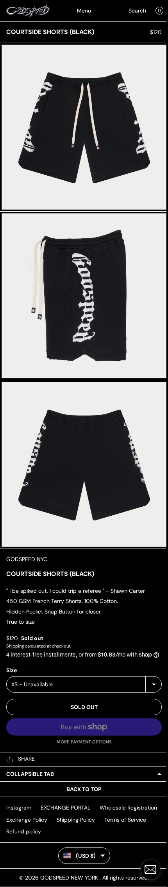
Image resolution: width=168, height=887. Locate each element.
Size (11, 670)
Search (137, 10)
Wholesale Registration (128, 807)
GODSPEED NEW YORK (70, 877)
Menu (84, 10)
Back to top (84, 789)
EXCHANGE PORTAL (65, 807)
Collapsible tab (30, 773)
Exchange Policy (26, 819)
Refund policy (23, 831)
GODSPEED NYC (26, 559)
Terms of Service (125, 819)
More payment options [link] (84, 742)
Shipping (15, 646)
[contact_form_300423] (150, 869)
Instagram (18, 807)
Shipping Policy (76, 819)
